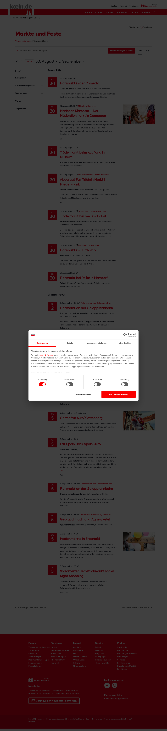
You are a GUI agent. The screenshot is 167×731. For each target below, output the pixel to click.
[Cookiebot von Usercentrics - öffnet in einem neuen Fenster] (125, 335)
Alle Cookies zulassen (118, 394)
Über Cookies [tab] (125, 343)
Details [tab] (70, 343)
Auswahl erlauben (83, 394)
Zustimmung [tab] (42, 343)
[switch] (69, 384)
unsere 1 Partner (46, 355)
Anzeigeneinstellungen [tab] (97, 343)
